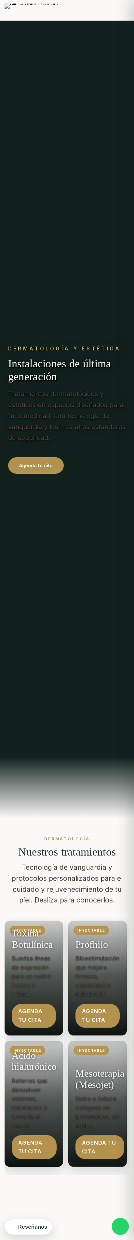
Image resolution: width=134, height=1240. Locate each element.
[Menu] (123, 10)
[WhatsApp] (120, 1226)
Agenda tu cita (36, 465)
